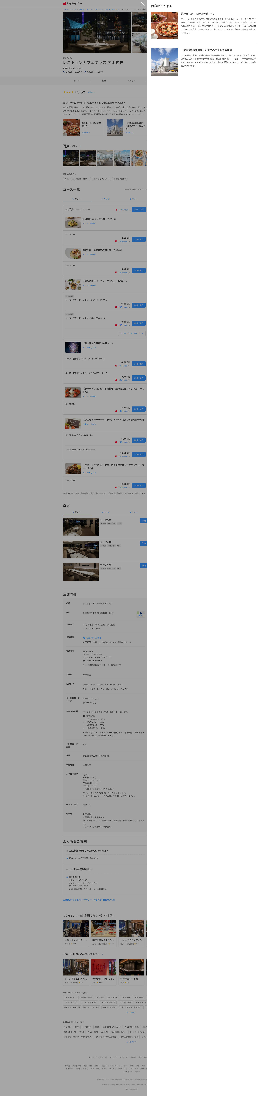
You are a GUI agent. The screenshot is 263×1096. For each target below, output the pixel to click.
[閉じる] (143, 4)
